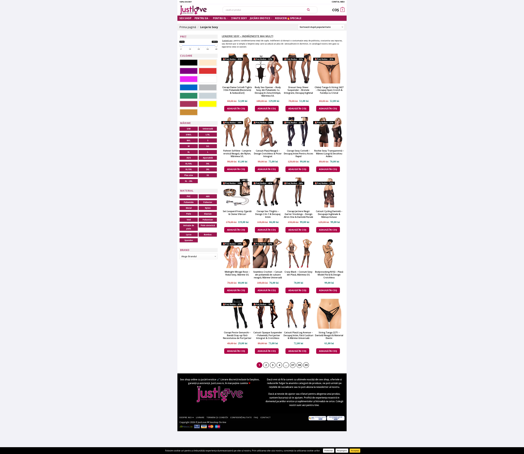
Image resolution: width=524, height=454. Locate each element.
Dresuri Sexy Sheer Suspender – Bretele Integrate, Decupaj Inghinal (298, 90)
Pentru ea (201, 18)
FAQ (256, 417)
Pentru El (219, 18)
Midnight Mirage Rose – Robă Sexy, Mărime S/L (237, 273)
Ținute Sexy (239, 18)
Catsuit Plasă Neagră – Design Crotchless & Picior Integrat (268, 153)
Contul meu (338, 1)
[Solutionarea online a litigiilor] (336, 417)
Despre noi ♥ (186, 417)
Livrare (200, 417)
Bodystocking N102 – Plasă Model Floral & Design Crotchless (329, 274)
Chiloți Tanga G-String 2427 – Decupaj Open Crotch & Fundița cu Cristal (329, 90)
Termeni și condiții (217, 417)
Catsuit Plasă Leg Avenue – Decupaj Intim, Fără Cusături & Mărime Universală (298, 335)
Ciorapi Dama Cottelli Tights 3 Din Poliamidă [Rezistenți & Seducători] (237, 90)
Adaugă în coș (236, 108)
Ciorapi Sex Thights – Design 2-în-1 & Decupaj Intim (267, 214)
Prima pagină (187, 27)
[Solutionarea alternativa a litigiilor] (317, 417)
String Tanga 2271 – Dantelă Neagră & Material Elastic (329, 335)
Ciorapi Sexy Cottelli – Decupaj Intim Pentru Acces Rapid (298, 153)
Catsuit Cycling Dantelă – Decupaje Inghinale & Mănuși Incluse (329, 214)
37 (292, 365)
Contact (265, 417)
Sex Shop (185, 18)
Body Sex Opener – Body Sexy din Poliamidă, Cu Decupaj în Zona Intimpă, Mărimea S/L (268, 91)
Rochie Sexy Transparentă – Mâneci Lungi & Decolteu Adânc (329, 153)
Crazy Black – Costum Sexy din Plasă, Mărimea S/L (298, 273)
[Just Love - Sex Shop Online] (199, 10)
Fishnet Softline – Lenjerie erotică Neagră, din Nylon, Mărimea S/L (237, 153)
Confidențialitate (241, 417)
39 (306, 365)
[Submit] (308, 10)
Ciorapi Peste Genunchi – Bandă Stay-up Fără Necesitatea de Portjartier (237, 335)
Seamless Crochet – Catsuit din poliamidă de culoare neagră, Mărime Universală (267, 274)
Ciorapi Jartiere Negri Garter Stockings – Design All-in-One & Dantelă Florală (298, 214)
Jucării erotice (260, 18)
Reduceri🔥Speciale (288, 18)
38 (299, 365)
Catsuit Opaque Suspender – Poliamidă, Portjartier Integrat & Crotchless (267, 335)
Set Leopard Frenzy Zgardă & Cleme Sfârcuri (237, 213)
